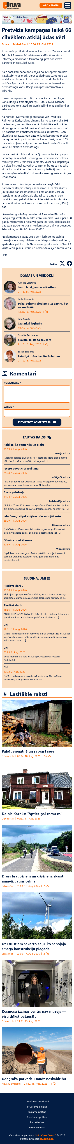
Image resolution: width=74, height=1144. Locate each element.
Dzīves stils (8, 756)
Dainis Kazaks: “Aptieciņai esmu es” (32, 813)
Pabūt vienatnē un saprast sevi (28, 750)
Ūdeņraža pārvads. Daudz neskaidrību (34, 1078)
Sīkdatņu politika (37, 1111)
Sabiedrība (19, 44)
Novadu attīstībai (11, 1083)
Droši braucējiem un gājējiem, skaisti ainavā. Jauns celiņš (33, 878)
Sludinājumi (35, 578)
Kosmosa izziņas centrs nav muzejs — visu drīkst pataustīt (34, 1013)
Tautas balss (35, 437)
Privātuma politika (37, 1106)
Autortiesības (37, 1122)
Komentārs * (12, 382)
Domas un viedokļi (37, 275)
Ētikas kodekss (37, 1127)
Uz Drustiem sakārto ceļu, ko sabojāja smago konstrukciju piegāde (34, 946)
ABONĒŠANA (51, 5)
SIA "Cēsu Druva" (45, 1135)
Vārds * (9, 406)
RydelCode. (47, 1138)
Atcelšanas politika (37, 1117)
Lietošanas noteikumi (37, 1101)
